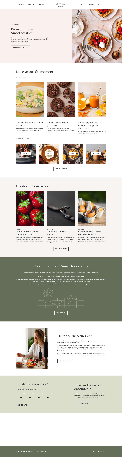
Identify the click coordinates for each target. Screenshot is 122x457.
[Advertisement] (61, 430)
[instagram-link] (19, 405)
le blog (41, 4)
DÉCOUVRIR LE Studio (83, 403)
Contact (82, 4)
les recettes (31, 4)
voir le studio (61, 313)
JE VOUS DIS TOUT (65, 361)
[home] (61, 4)
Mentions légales (98, 451)
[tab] (19, 77)
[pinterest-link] (22, 405)
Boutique (101, 4)
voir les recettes (61, 169)
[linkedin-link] (25, 405)
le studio (92, 4)
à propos (21, 4)
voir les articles (61, 249)
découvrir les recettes (21, 47)
